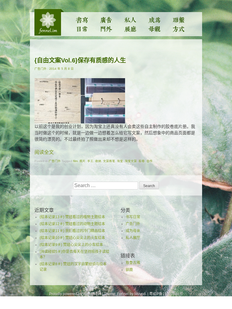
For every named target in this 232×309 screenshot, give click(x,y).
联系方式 (179, 24)
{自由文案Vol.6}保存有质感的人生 (80, 60)
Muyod (140, 294)
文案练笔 (109, 161)
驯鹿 (129, 270)
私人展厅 (130, 24)
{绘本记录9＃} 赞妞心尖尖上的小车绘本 (71, 245)
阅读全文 (44, 152)
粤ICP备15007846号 (166, 294)
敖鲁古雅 (133, 263)
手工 (90, 161)
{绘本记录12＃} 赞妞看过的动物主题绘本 (72, 224)
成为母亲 (155, 24)
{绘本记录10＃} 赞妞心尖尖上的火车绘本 (72, 238)
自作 (150, 161)
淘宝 (120, 161)
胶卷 (142, 161)
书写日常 (82, 24)
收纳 (98, 161)
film (75, 161)
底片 (82, 161)
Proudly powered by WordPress (75, 294)
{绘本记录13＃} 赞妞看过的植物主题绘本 (72, 217)
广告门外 (106, 24)
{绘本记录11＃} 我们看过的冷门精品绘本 (72, 231)
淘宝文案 (131, 161)
